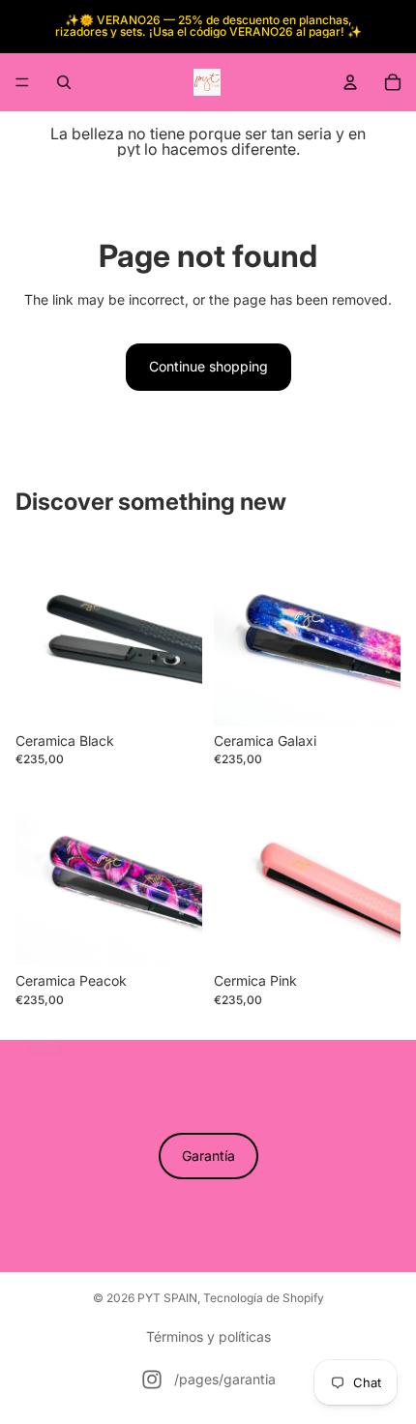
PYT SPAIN (167, 1297)
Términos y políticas (208, 1336)
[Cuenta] (350, 82)
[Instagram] (151, 1379)
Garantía (208, 1155)
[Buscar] (64, 82)
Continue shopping (208, 366)
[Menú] (22, 82)
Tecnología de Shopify (263, 1297)
